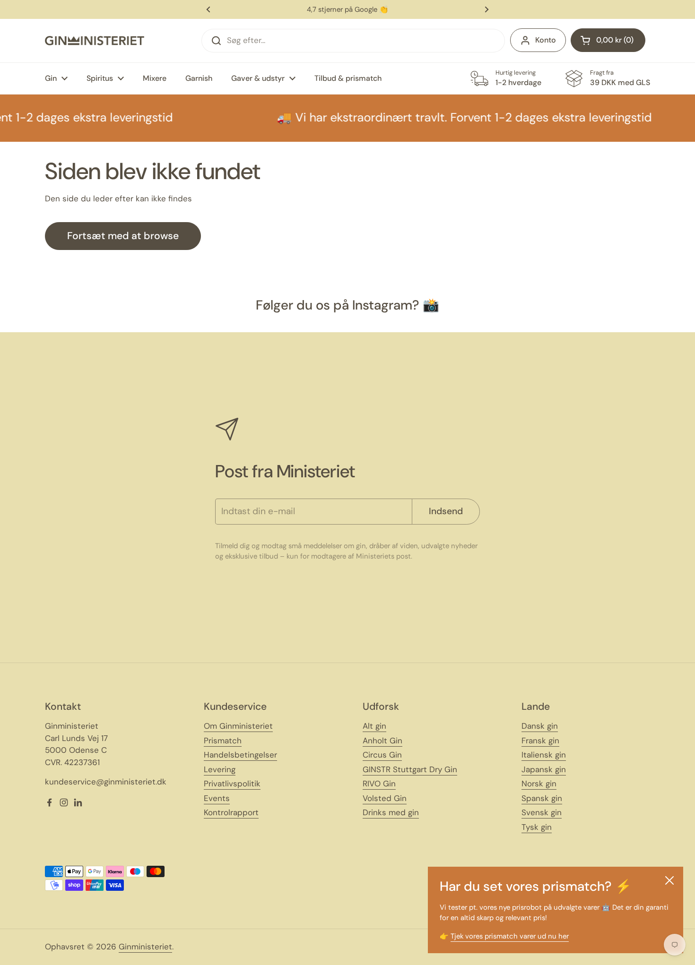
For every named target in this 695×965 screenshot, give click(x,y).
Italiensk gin (543, 755)
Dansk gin (539, 726)
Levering (219, 769)
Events (217, 798)
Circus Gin (382, 755)
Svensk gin (541, 812)
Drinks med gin (391, 812)
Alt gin (374, 726)
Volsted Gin (385, 798)
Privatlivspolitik (232, 783)
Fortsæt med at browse (123, 235)
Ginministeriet (145, 946)
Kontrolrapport (231, 812)
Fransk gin (540, 740)
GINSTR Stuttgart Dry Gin (410, 769)
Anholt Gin (382, 740)
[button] (608, 40)
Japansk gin (543, 769)
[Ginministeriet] (94, 40)
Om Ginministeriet (238, 726)
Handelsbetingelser (240, 755)
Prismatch (223, 740)
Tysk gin (536, 827)
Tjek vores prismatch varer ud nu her (510, 936)
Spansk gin (541, 798)
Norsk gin (538, 783)
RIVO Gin (379, 783)
